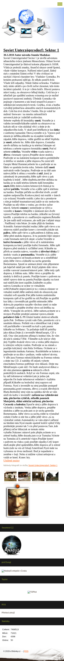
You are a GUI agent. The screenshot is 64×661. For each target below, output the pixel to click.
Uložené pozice (11, 460)
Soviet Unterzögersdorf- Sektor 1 (42, 465)
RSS (26, 651)
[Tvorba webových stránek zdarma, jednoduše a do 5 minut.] (22, 651)
